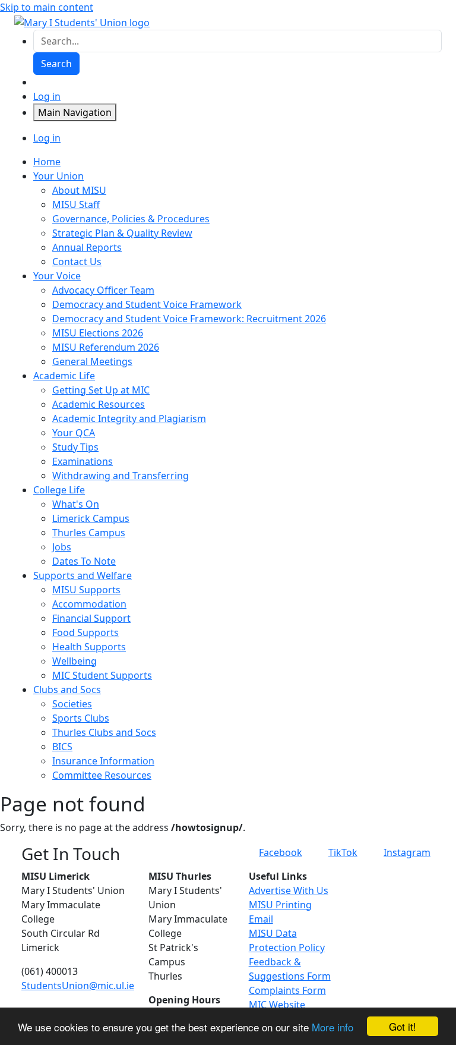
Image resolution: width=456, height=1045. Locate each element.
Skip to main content (46, 7)
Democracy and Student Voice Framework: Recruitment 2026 (189, 318)
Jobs (61, 546)
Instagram (407, 852)
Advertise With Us (288, 890)
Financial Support (91, 618)
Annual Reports (87, 247)
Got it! (402, 1026)
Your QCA (73, 432)
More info (332, 1026)
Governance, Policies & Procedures (131, 218)
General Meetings (92, 361)
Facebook (280, 852)
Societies (72, 703)
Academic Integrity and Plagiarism (129, 418)
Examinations (82, 461)
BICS (62, 746)
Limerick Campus (90, 518)
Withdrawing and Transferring (120, 475)
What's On (75, 504)
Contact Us (77, 261)
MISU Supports (86, 589)
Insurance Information (103, 760)
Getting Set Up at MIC (101, 389)
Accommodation (89, 603)
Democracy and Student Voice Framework (147, 304)
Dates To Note (84, 561)
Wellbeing (74, 661)
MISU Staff (76, 204)
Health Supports (89, 646)
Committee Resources (101, 775)
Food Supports (85, 632)
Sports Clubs (80, 718)
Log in (47, 96)
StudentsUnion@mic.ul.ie (77, 985)
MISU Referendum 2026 (105, 347)
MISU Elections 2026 (97, 332)
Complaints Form (287, 990)
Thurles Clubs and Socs (104, 732)
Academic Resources (98, 404)
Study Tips (75, 447)
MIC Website (277, 1004)
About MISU (79, 190)
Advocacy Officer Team (103, 290)
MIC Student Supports (102, 675)
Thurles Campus (88, 532)
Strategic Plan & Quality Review (122, 233)
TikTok (342, 852)
